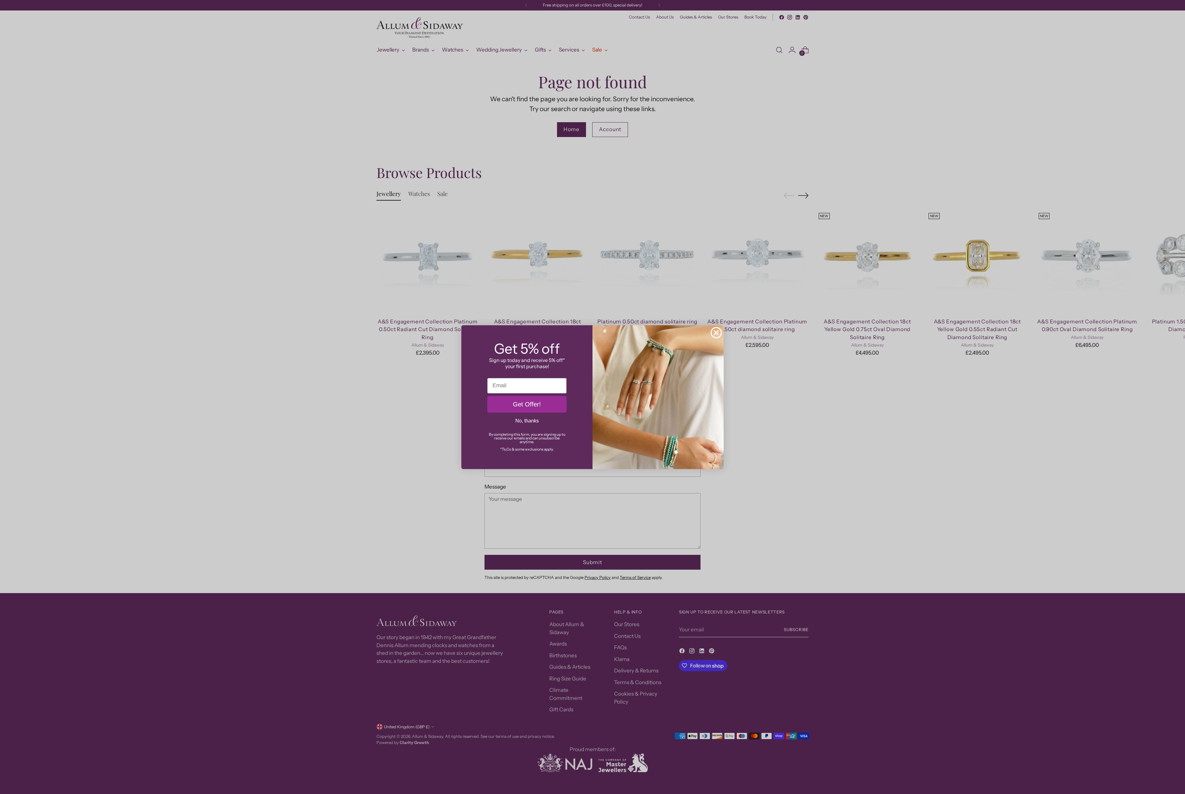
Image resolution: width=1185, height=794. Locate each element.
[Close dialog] (716, 333)
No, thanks (527, 420)
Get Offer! (527, 404)
